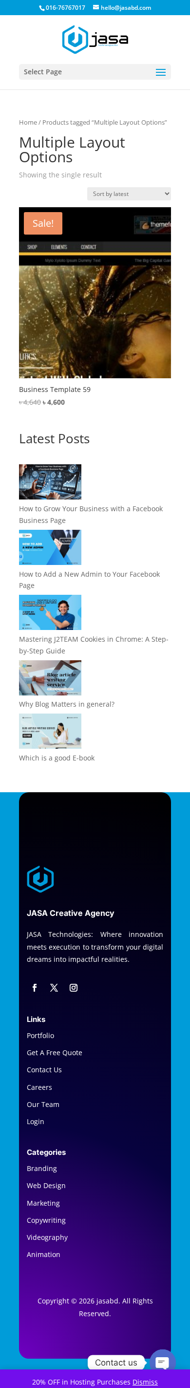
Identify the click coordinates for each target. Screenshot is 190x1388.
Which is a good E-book (57, 757)
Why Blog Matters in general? (66, 704)
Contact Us (44, 1069)
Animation (43, 1254)
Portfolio (40, 1035)
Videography (47, 1237)
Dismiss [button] (145, 1382)
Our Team (43, 1104)
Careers (39, 1087)
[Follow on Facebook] (34, 988)
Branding (42, 1168)
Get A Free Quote (54, 1052)
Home (28, 122)
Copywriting (46, 1220)
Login (35, 1121)
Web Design (46, 1185)
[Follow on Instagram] (73, 988)
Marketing (43, 1203)
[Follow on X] (54, 988)
